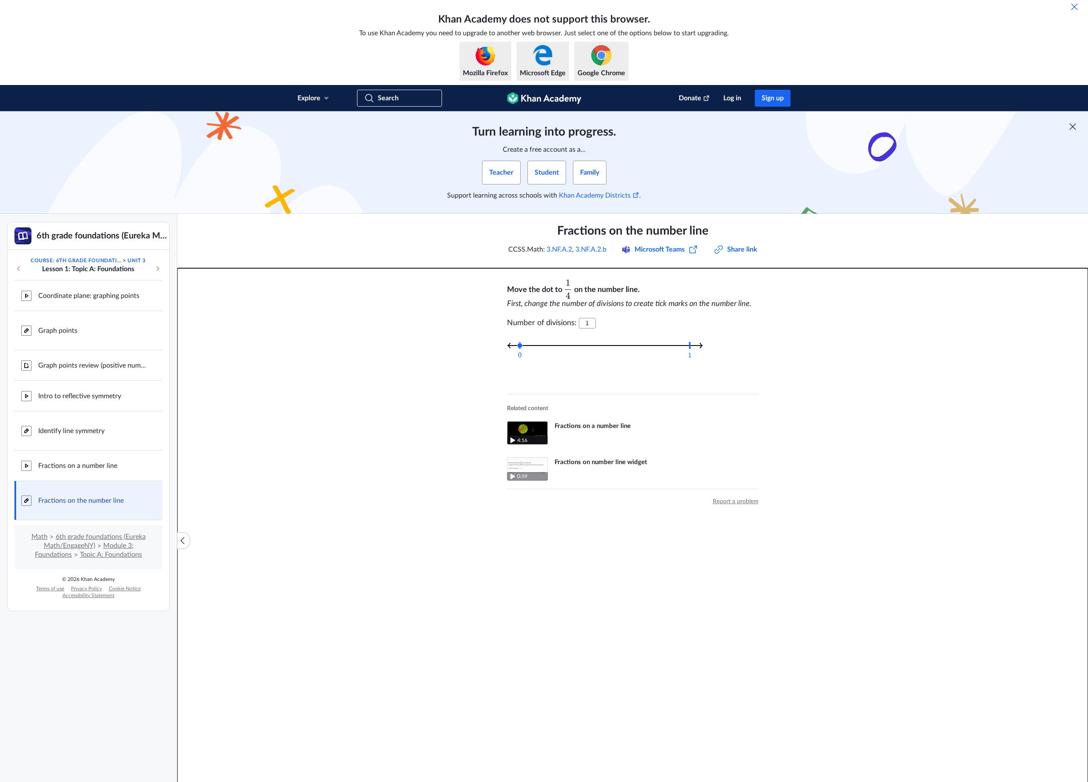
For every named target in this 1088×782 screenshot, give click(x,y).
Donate (690, 98)
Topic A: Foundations (111, 554)
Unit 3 (137, 260)
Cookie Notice (125, 588)
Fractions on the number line (81, 500)
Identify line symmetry (71, 431)
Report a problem (736, 501)
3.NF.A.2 (559, 249)
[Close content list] (183, 540)
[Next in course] (158, 269)
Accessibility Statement (88, 595)
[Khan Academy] (544, 98)
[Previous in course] (19, 269)
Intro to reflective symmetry (79, 396)
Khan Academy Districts (595, 195)
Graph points (57, 330)
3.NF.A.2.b (590, 249)
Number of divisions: (542, 323)
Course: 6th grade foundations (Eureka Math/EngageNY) (76, 260)
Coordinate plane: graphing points (88, 295)
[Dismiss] (1074, 7)
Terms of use (50, 588)
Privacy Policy (86, 588)
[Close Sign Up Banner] (1072, 126)
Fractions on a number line (77, 465)
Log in (732, 98)
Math (39, 536)
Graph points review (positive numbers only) (93, 365)
